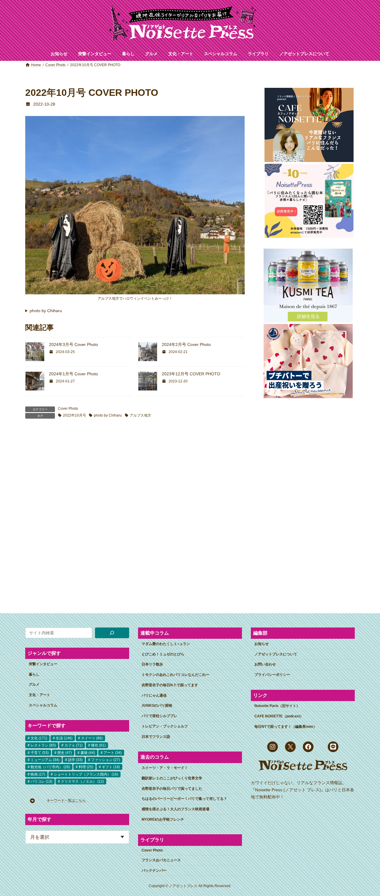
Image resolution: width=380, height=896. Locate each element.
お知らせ (261, 643)
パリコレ (41, 781)
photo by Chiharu (46, 310)
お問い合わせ (265, 664)
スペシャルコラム (43, 705)
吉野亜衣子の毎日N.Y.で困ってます (170, 685)
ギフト (111, 767)
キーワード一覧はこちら (68, 800)
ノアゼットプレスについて (275, 654)
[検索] (112, 632)
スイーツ (92, 738)
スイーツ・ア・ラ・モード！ (165, 768)
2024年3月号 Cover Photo (73, 344)
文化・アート (39, 695)
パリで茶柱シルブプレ (159, 716)
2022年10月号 (74, 415)
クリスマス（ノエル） (82, 781)
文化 (39, 738)
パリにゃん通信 (154, 695)
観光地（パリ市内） (50, 767)
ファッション (105, 759)
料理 (86, 767)
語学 (75, 759)
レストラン (43, 745)
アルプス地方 (140, 415)
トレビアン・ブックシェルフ (165, 726)
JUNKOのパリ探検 (157, 705)
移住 (98, 745)
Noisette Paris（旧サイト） (277, 706)
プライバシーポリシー (272, 675)
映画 (38, 774)
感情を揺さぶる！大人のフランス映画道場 (175, 809)
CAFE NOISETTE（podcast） (278, 716)
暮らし (34, 674)
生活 (64, 738)
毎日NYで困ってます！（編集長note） (285, 726)
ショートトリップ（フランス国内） (86, 774)
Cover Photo (68, 408)
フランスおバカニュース (161, 860)
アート (113, 752)
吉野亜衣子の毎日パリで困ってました (172, 788)
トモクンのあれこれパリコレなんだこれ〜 (175, 675)
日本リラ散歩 (152, 664)
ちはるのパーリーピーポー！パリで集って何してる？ (184, 799)
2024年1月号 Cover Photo (73, 373)
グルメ (34, 684)
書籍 (87, 752)
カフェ (73, 745)
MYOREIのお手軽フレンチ (163, 819)
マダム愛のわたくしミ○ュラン (166, 643)
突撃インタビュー (43, 664)
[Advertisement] (307, 497)
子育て (40, 752)
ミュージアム (45, 759)
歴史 (64, 752)
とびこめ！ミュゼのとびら (163, 654)
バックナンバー (154, 870)
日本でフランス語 (156, 736)
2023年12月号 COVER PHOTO (191, 373)
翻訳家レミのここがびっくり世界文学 (172, 778)
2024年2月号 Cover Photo (186, 344)
